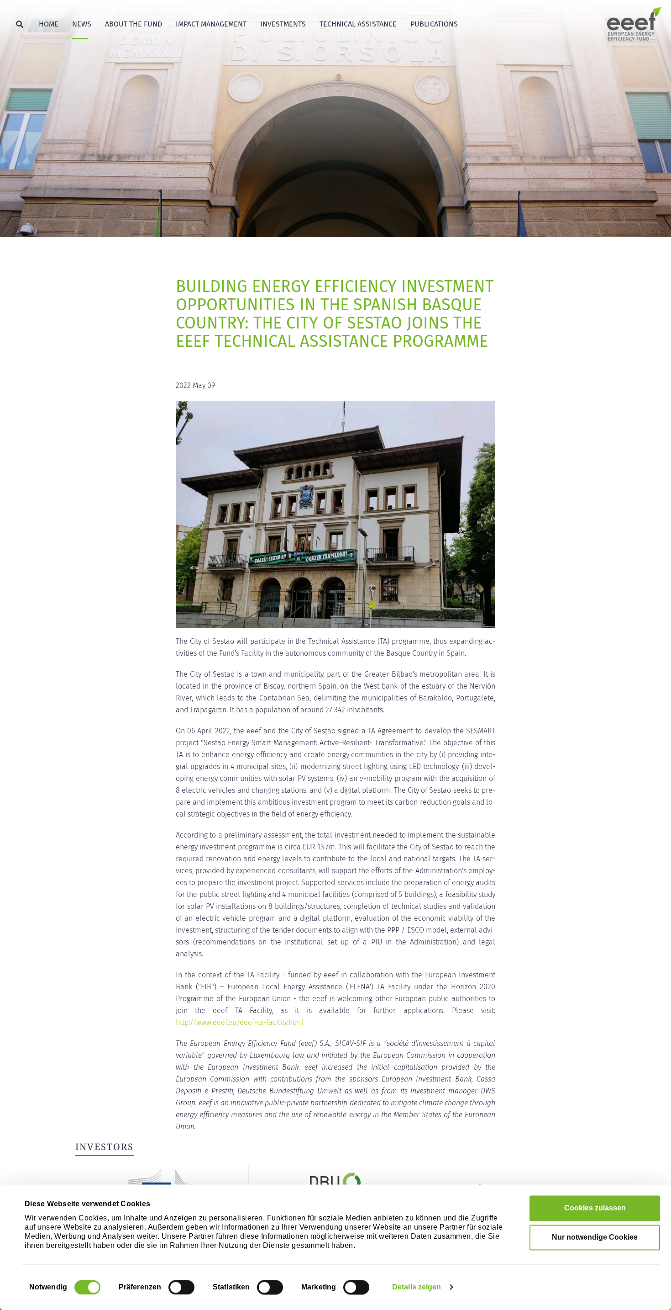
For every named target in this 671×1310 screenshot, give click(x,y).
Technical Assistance (358, 24)
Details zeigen (416, 1287)
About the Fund (133, 24)
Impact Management (211, 24)
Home (48, 24)
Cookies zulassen (595, 1208)
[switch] (181, 1287)
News (81, 24)
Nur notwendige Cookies (595, 1237)
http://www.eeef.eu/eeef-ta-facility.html (240, 1022)
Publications (434, 24)
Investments (283, 24)
